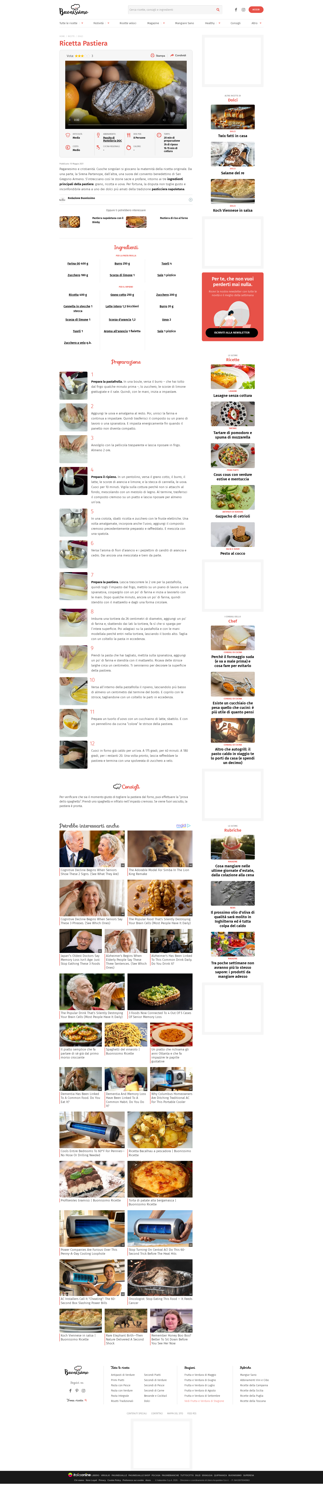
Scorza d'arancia (120, 319)
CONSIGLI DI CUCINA (233, 652)
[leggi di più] (191, 200)
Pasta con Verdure (122, 1390)
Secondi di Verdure (155, 1380)
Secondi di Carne (154, 1390)
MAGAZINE (232, 861)
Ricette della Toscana (253, 1401)
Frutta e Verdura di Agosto (200, 1390)
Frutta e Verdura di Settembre (202, 1395)
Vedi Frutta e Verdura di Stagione (204, 1401)
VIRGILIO (105, 1475)
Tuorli (165, 263)
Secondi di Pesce (154, 1385)
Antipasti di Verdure (123, 1375)
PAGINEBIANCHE (170, 1475)
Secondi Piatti (152, 1375)
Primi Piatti (117, 1380)
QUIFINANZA (220, 1475)
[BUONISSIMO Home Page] (73, 9)
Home (62, 36)
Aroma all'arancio (116, 331)
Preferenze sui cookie (133, 1480)
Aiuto (148, 1480)
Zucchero (74, 275)
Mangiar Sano (248, 1375)
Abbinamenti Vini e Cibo (254, 1380)
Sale (160, 275)
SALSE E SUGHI (232, 549)
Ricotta (74, 295)
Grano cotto (118, 295)
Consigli (236, 23)
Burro (118, 263)
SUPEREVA (248, 1475)
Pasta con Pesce (120, 1385)
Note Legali (91, 1480)
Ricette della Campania (254, 1385)
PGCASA (156, 1475)
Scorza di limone (121, 275)
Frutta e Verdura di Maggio (200, 1375)
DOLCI (80, 36)
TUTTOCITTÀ (187, 1475)
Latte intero (114, 306)
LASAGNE (233, 391)
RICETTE (71, 36)
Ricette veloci (128, 23)
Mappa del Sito (175, 1413)
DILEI (197, 1475)
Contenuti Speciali (137, 1413)
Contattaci (157, 1413)
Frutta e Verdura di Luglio (199, 1385)
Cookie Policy (114, 1480)
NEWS (232, 908)
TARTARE (233, 428)
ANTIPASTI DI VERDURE (232, 512)
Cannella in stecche (77, 306)
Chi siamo (79, 1480)
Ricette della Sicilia (251, 1390)
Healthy (210, 23)
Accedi (256, 9)
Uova (165, 319)
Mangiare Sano (184, 23)
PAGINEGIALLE (119, 1475)
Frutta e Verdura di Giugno (200, 1380)
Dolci (233, 99)
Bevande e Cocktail (155, 1395)
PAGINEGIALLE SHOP (139, 1475)
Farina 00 (73, 263)
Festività (98, 23)
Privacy (102, 1480)
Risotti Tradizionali (122, 1401)
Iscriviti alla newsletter (232, 332)
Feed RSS (191, 1413)
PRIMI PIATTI (233, 470)
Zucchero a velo (75, 343)
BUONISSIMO (235, 1475)
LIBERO (95, 1475)
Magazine (153, 23)
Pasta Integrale (120, 1395)
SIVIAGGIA (207, 1475)
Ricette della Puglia (251, 1395)
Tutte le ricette (68, 23)
